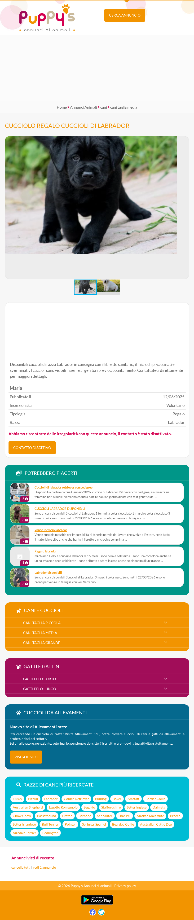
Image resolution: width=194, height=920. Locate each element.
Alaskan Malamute (150, 816)
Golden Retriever (76, 799)
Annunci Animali (83, 107)
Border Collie (155, 799)
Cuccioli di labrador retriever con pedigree (64, 487)
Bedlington (50, 833)
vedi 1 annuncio (44, 867)
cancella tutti (21, 867)
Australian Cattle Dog (156, 824)
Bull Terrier (50, 824)
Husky (17, 799)
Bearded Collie (123, 824)
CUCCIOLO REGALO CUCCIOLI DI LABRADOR (67, 125)
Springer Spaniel (94, 824)
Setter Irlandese (24, 824)
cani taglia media (123, 107)
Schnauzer (104, 816)
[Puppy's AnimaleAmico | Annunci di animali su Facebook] (92, 913)
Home (62, 107)
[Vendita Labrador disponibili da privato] (19, 577)
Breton (67, 816)
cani (103, 107)
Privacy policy (125, 886)
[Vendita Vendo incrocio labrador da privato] (19, 534)
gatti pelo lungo (39, 689)
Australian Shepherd (28, 807)
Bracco (175, 816)
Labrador (51, 799)
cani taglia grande (41, 642)
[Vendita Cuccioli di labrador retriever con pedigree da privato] (19, 492)
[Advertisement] (97, 68)
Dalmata (159, 807)
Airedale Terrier (24, 833)
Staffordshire (111, 807)
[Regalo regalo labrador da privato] (19, 556)
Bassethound (46, 816)
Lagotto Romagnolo (63, 807)
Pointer (70, 824)
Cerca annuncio (125, 15)
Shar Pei (125, 816)
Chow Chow (22, 816)
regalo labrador (46, 551)
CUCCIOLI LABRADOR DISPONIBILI (60, 509)
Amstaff (133, 799)
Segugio (89, 807)
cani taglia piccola (42, 623)
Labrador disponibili (48, 572)
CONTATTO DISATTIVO (32, 447)
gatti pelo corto (39, 679)
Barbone (85, 816)
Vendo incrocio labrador (51, 530)
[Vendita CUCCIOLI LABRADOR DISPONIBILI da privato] (19, 513)
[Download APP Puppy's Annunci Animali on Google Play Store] (97, 903)
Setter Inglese (136, 807)
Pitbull (33, 799)
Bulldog (100, 799)
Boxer (117, 799)
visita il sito (26, 757)
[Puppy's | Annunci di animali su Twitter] (101, 913)
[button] (185, 207)
